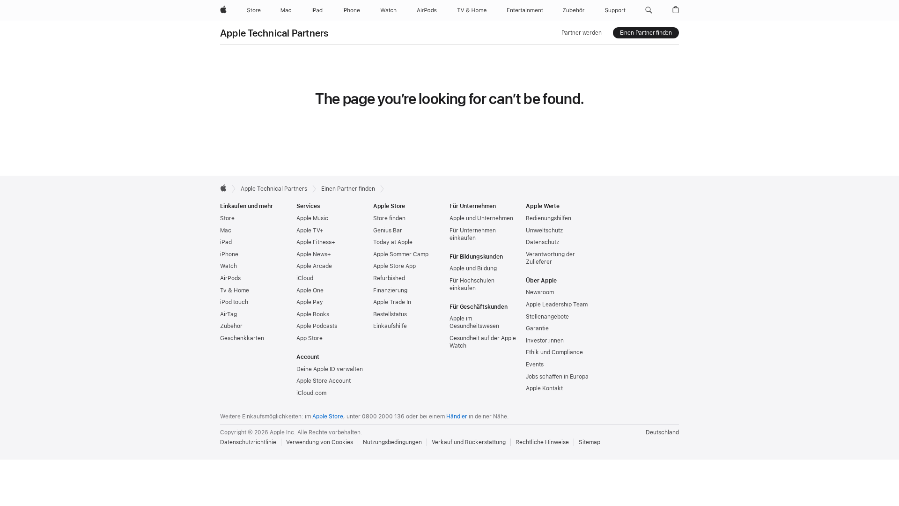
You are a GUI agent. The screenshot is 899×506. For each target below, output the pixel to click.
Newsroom (540, 292)
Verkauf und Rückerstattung (469, 442)
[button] (648, 10)
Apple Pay (309, 302)
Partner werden (581, 33)
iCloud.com (311, 393)
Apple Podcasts (316, 326)
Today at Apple (393, 242)
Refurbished (389, 278)
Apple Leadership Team (557, 304)
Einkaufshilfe (390, 326)
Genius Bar (387, 230)
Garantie (537, 328)
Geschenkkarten (242, 338)
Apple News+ (313, 254)
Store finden (389, 218)
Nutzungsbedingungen (392, 442)
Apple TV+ (310, 230)
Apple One (310, 290)
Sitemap (589, 442)
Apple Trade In (392, 302)
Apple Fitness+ (315, 242)
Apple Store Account (323, 381)
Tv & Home (234, 290)
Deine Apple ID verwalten (329, 369)
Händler (456, 416)
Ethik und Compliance (554, 352)
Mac (225, 230)
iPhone (229, 254)
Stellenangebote (547, 316)
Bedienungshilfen (548, 218)
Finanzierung (390, 290)
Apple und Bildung (473, 268)
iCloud (304, 278)
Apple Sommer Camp (400, 254)
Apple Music (312, 218)
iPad (226, 242)
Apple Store (327, 416)
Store (227, 218)
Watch (228, 266)
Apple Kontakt (544, 388)
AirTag (228, 314)
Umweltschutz (544, 230)
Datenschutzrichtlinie (248, 442)
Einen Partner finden (646, 33)
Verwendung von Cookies (319, 442)
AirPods (230, 278)
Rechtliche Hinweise (542, 442)
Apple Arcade (314, 266)
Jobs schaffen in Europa (557, 376)
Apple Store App (394, 266)
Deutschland (662, 432)
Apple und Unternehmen (481, 218)
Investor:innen (545, 340)
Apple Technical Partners (274, 33)
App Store (309, 338)
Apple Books (312, 314)
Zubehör (231, 326)
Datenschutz (542, 242)
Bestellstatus (390, 314)
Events (535, 364)
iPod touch (234, 302)
